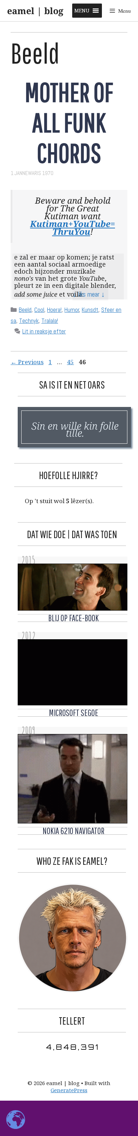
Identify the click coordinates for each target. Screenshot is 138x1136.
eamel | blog (35, 11)
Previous (27, 362)
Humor (71, 310)
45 (71, 362)
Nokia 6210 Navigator (73, 831)
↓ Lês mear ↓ (89, 294)
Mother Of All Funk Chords (69, 122)
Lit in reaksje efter (44, 331)
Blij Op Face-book (73, 618)
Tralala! (49, 321)
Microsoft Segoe (73, 712)
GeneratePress (69, 1090)
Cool (39, 310)
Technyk (29, 321)
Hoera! (54, 310)
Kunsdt (90, 310)
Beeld (25, 310)
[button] (82, 11)
